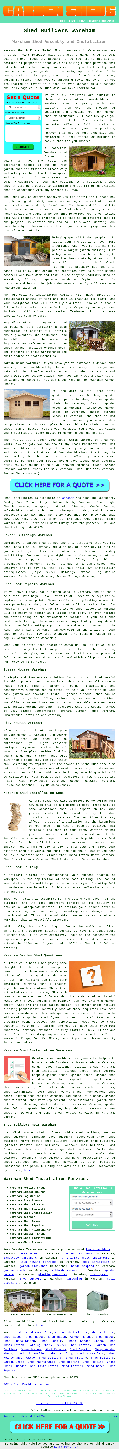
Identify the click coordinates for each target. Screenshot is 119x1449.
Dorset (9, 1117)
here (27, 1170)
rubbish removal (65, 1270)
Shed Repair (51, 1341)
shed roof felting (42, 926)
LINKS (72, 21)
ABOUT (82, 21)
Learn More (62, 1446)
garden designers (78, 1253)
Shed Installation (19, 1341)
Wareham (68, 498)
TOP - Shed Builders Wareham (27, 1384)
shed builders (28, 523)
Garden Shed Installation (37, 1366)
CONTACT (93, 21)
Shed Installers (90, 1353)
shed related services (74, 1112)
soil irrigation (95, 1262)
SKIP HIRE (28, 1253)
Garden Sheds (81, 1336)
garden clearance (33, 1266)
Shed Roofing (61, 1353)
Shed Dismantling (31, 1353)
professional (22, 294)
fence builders (98, 1249)
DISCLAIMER (107, 21)
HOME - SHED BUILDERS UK (59, 1403)
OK (76, 1446)
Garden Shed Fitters (71, 1332)
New (14, 1416)
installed (44, 747)
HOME (62, 21)
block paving (100, 1274)
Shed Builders (102, 1332)
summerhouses (36, 690)
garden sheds (14, 1270)
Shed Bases (13, 1336)
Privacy (113, 1416)
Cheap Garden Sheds (85, 1341)
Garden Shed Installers (33, 1332)
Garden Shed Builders (44, 1357)
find (16, 1132)
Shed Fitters (76, 1357)
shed (63, 152)
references (37, 343)
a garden (11, 54)
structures (50, 271)
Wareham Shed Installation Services (46, 1179)
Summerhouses (31, 1349)
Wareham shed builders (51, 1058)
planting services (52, 1274)
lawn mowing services (38, 1262)
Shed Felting (93, 1362)
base (80, 205)
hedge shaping (82, 1266)
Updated (23, 1416)
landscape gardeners (20, 1257)
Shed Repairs (55, 1349)
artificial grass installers (85, 1257)
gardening (74, 1278)
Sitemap (6, 1416)
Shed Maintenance (41, 1362)
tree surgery (30, 1278)
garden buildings (17, 551)
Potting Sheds (40, 1345)
